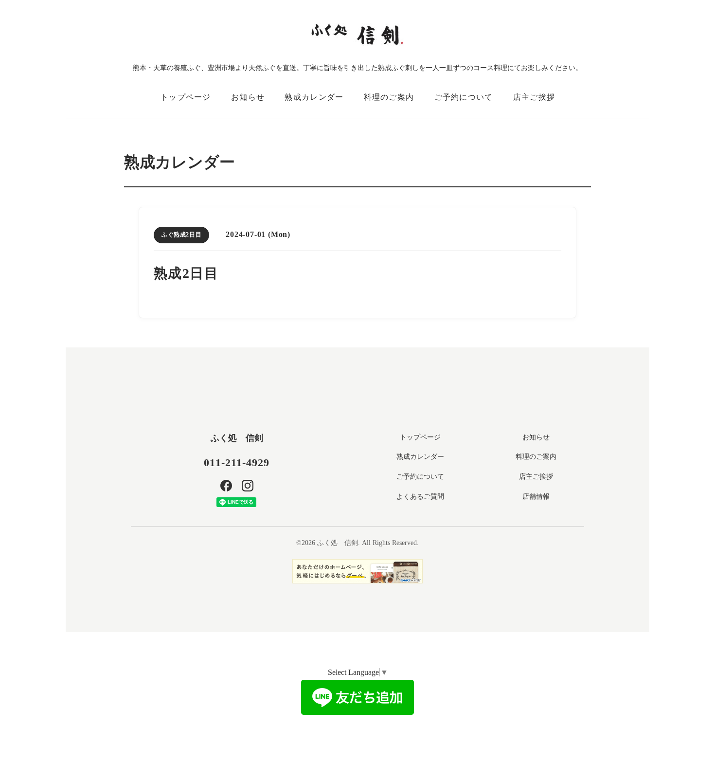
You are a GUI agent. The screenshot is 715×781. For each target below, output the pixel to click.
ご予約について (463, 97)
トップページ (186, 97)
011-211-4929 (236, 462)
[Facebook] (226, 485)
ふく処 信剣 (237, 438)
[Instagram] (247, 485)
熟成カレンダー (314, 97)
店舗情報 (536, 496)
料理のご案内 (389, 97)
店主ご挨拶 (534, 97)
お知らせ (248, 97)
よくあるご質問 (420, 496)
